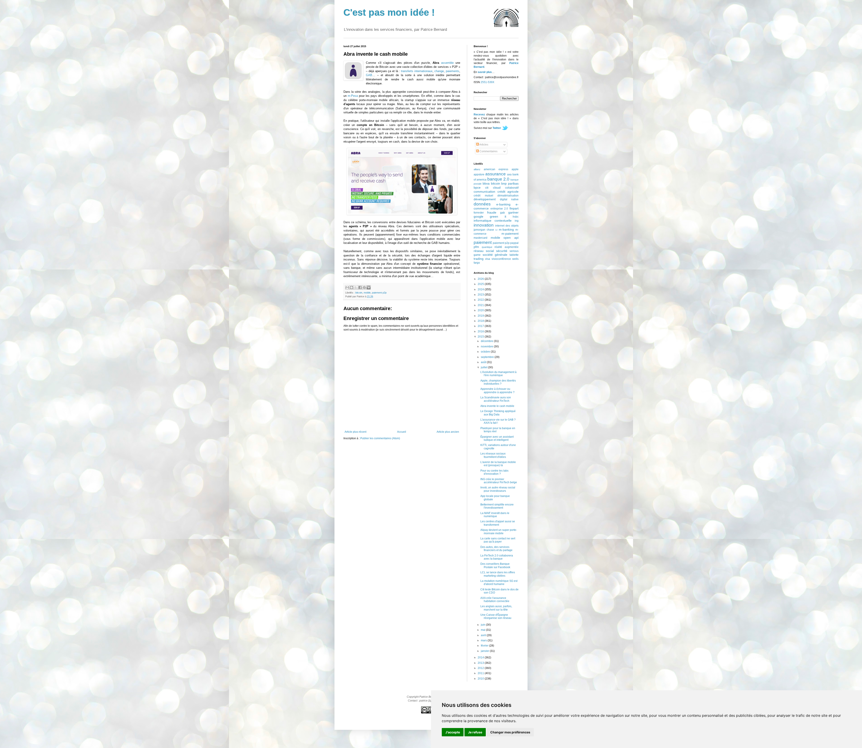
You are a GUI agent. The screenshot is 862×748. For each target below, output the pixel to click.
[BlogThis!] (351, 287)
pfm (476, 247)
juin (483, 624)
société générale (495, 254)
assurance (495, 174)
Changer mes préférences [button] (510, 732)
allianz (477, 169)
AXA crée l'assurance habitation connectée (494, 599)
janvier (485, 651)
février (485, 645)
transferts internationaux (417, 71)
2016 (481, 331)
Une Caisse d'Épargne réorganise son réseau (495, 616)
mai (483, 629)
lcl (496, 230)
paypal (514, 243)
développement (485, 199)
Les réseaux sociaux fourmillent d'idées (493, 455)
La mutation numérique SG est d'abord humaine (498, 582)
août (484, 362)
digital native (509, 199)
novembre (487, 346)
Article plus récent (355, 431)
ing (517, 220)
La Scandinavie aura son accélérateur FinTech (495, 399)
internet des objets (507, 225)
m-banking (506, 229)
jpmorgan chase (484, 229)
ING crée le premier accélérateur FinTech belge (498, 481)
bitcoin (358, 292)
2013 (481, 662)
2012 (481, 668)
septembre (488, 357)
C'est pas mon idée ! (389, 12)
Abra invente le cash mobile (497, 406)
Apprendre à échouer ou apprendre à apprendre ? (497, 390)
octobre (486, 351)
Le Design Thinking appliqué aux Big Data (498, 413)
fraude (491, 212)
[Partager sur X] (356, 287)
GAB (369, 75)
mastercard (480, 237)
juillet (484, 367)
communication (484, 191)
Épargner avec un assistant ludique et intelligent (497, 438)
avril (484, 635)
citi (486, 187)
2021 (481, 305)
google (478, 216)
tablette (514, 254)
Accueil (401, 431)
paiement (483, 242)
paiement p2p (379, 292)
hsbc (516, 216)
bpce (477, 187)
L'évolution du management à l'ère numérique (498, 374)
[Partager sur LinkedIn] (368, 287)
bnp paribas (510, 183)
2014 (481, 657)
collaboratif (512, 187)
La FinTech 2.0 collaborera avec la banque (496, 557)
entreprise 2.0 (499, 208)
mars (484, 640)
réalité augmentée (507, 247)
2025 (481, 284)
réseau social (484, 251)
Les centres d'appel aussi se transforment (497, 523)
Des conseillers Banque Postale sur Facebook (495, 565)
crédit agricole (508, 191)
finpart (514, 208)
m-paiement (510, 233)
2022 (481, 299)
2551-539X (487, 82)
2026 (481, 278)
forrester (479, 212)
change (439, 71)
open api (511, 237)
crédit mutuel (483, 195)
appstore (479, 174)
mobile (367, 292)
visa (487, 258)
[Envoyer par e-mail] (347, 287)
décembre (487, 341)
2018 (481, 320)
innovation (484, 225)
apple (515, 169)
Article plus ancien (448, 431)
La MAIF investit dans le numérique (494, 515)
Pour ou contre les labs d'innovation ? (494, 472)
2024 (481, 289)
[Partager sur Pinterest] (364, 287)
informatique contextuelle (493, 220)
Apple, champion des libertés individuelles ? (498, 382)
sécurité (501, 251)
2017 (481, 326)
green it (498, 216)
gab (502, 212)
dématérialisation (508, 195)
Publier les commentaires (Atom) (380, 438)
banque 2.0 (498, 179)
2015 (481, 336)
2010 (481, 678)
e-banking (503, 204)
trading (479, 258)
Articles (483, 144)
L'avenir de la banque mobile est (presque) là (498, 464)
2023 (481, 294)
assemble (447, 62)
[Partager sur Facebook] (360, 287)
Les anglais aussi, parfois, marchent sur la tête (496, 608)
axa (509, 174)
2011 (481, 673)
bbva (486, 183)
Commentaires (488, 151)
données (482, 204)
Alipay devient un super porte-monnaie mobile (498, 531)
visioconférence (501, 258)
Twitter (497, 128)
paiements (452, 71)
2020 (481, 310)
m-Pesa (353, 95)
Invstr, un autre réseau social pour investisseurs (497, 489)
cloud (497, 187)
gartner (513, 212)
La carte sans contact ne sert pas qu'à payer (497, 540)
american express (496, 169)
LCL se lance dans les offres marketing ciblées (497, 574)
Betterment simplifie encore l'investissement (497, 506)
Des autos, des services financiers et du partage (496, 548)
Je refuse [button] (475, 732)
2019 (481, 315)
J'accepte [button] (452, 732)
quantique (487, 247)
